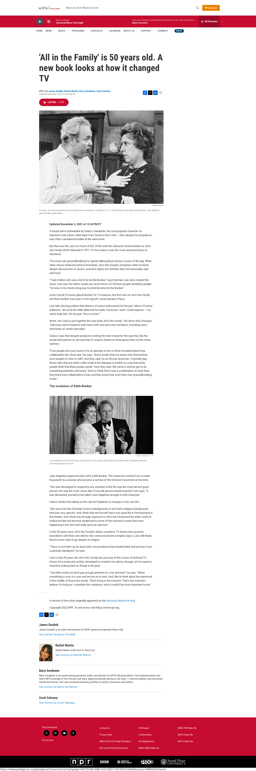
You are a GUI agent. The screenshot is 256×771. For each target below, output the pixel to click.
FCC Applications (146, 741)
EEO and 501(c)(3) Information (114, 748)
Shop (179, 31)
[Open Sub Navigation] (54, 31)
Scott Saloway (103, 91)
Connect (163, 31)
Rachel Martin (71, 91)
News (49, 31)
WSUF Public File (185, 735)
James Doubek (55, 91)
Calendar (115, 31)
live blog (120, 600)
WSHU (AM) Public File (149, 748)
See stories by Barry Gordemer (58, 687)
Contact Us (105, 728)
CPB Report (144, 728)
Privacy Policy (106, 735)
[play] (39, 21)
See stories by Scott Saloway (57, 702)
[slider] (53, 21)
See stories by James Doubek (57, 634)
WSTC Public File (185, 741)
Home (39, 31)
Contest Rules (145, 735)
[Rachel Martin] (45, 652)
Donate (212, 7)
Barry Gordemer (87, 91)
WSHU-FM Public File (187, 728)
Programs (78, 31)
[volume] (48, 21)
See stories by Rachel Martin (73, 655)
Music (61, 31)
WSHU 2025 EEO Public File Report (115, 741)
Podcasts (97, 31)
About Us (129, 31)
